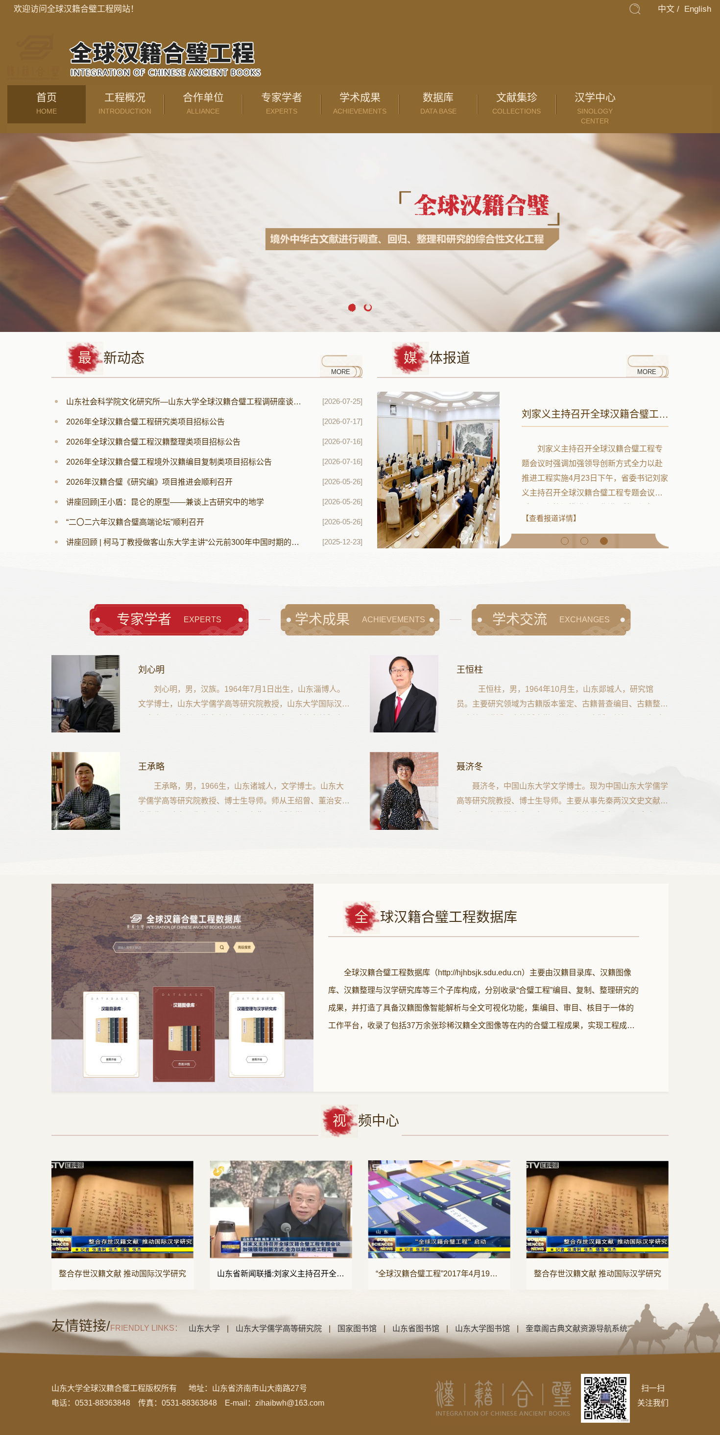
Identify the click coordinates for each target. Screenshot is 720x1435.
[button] (352, 308)
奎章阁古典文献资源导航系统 (576, 1328)
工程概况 (124, 103)
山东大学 (204, 1328)
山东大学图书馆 (482, 1328)
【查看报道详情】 (551, 518)
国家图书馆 (357, 1328)
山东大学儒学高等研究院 (279, 1328)
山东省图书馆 (415, 1328)
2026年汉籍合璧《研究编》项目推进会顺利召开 (149, 482)
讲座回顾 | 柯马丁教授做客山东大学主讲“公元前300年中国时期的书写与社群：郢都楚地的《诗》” (185, 542)
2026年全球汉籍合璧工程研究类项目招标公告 (145, 422)
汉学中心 (595, 108)
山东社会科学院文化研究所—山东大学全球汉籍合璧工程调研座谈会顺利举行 (185, 402)
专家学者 (281, 103)
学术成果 (359, 103)
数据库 (438, 103)
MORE (340, 372)
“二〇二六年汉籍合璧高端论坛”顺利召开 (135, 522)
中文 (666, 9)
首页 (46, 103)
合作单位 (203, 103)
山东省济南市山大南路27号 (259, 1388)
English (697, 9)
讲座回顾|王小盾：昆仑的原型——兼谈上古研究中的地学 (165, 502)
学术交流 (551, 619)
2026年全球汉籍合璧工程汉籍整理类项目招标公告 (153, 442)
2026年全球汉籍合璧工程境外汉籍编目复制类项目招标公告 (169, 462)
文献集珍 (516, 103)
